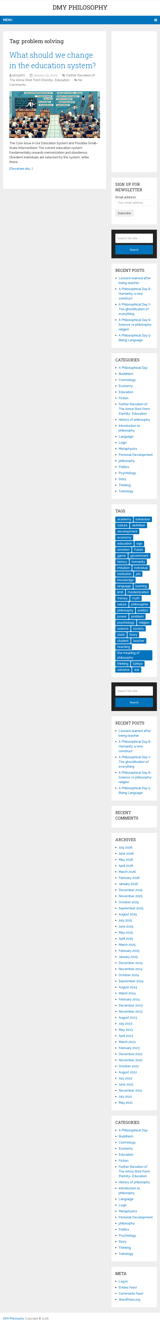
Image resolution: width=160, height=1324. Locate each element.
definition (138, 525)
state (121, 635)
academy (124, 519)
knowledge (125, 580)
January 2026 (128, 884)
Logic (123, 442)
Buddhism (126, 374)
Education (126, 392)
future (138, 549)
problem (137, 616)
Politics (124, 467)
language (124, 586)
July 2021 (125, 1096)
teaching (123, 647)
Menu (7, 20)
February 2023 (129, 1048)
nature (122, 604)
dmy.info (18, 75)
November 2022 (130, 1060)
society (138, 628)
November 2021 (130, 1090)
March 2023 (127, 1042)
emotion (123, 549)
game (121, 556)
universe (123, 670)
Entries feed (128, 1287)
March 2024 (127, 993)
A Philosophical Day (133, 368)
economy (124, 537)
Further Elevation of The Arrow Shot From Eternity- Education (134, 408)
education (124, 543)
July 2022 (125, 1078)
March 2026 (127, 872)
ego (139, 543)
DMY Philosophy (80, 7)
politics (143, 610)
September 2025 (131, 908)
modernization (138, 592)
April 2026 (126, 866)
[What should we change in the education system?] (54, 114)
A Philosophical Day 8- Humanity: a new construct (135, 293)
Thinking (125, 485)
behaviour (143, 519)
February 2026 (129, 878)
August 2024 (128, 987)
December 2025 (130, 890)
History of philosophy (134, 420)
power (122, 616)
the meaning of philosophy (128, 655)
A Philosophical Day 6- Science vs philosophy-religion (136, 324)
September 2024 (131, 981)
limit (120, 592)
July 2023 (125, 1024)
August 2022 (128, 1072)
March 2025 (127, 945)
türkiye (138, 664)
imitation (123, 568)
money (122, 598)
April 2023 (126, 1036)
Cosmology (127, 380)
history (122, 562)
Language (126, 436)
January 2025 (128, 957)
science (123, 628)
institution (124, 574)
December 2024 (131, 963)
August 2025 (128, 914)
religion (144, 622)
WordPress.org (129, 1299)
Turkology (126, 491)
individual (141, 568)
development (127, 531)
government (139, 556)
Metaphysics (128, 449)
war (136, 670)
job (138, 574)
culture (122, 525)
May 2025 (126, 932)
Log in (123, 1281)
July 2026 (125, 847)
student (123, 641)
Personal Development (136, 455)
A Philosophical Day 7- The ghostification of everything (135, 309)
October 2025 (129, 902)
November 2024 (131, 969)
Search (134, 249)
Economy (126, 386)
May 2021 (126, 1103)
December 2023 (130, 1005)
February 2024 (129, 999)
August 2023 (128, 1017)
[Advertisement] (134, 102)
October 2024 (129, 975)
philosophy (127, 461)
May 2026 (126, 860)
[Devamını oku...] (21, 168)
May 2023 (126, 1030)
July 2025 (125, 920)
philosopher (139, 604)
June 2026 (126, 853)
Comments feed (131, 1293)
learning (141, 586)
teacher (138, 641)
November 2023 (130, 1011)
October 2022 (129, 1066)
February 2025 (129, 951)
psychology (125, 622)
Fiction (123, 398)
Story (122, 479)
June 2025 (126, 926)
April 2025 (126, 938)
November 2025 (130, 896)
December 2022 (130, 1054)
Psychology (127, 473)
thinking (122, 664)
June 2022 (126, 1084)
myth (136, 598)
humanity (138, 562)
